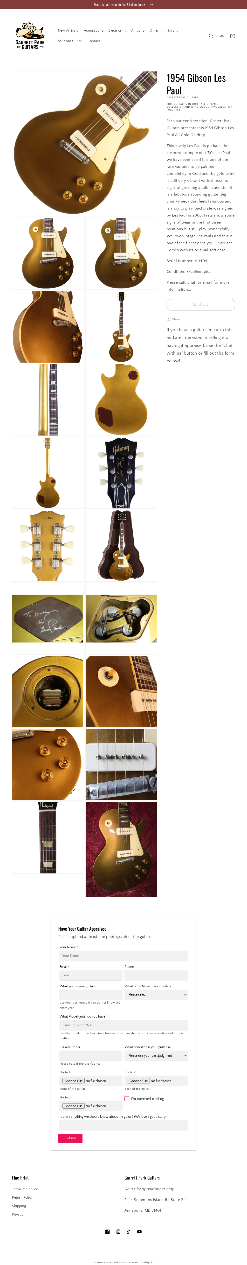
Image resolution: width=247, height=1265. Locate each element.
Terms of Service (25, 1189)
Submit (70, 1138)
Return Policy (22, 1198)
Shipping (19, 1206)
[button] (93, 31)
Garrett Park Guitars (116, 1262)
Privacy (17, 1214)
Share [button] (176, 319)
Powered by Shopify (141, 1262)
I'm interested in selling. (148, 1099)
